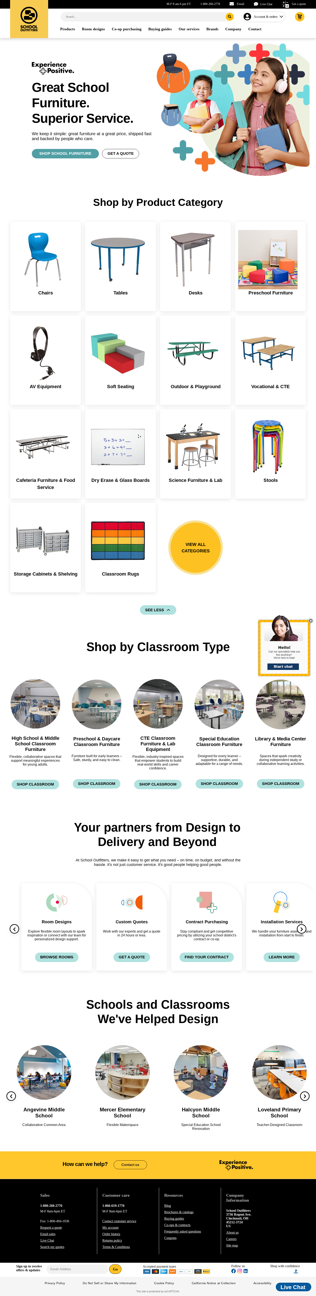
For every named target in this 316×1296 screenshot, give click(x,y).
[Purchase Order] (189, 1271)
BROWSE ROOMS (56, 957)
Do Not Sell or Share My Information (110, 1283)
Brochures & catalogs (178, 1212)
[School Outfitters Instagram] (239, 1272)
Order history (111, 1234)
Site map (232, 1245)
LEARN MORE (282, 957)
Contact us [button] (130, 1165)
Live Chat (266, 4)
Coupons (170, 1238)
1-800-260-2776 (210, 4)
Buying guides (174, 1218)
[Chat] (257, 4)
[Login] (248, 17)
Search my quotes (52, 1247)
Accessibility (262, 1283)
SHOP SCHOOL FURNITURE (65, 153)
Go (115, 1269)
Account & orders (266, 16)
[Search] (230, 17)
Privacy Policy (55, 1283)
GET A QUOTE (120, 153)
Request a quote (51, 1227)
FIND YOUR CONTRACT (207, 957)
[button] (287, 648)
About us (232, 1232)
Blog (167, 1205)
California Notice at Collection (214, 1283)
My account (110, 1227)
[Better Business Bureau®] (296, 1271)
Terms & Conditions (116, 1247)
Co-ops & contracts (177, 1225)
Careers (231, 1239)
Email (240, 4)
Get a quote (299, 4)
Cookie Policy (164, 1283)
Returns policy (112, 1240)
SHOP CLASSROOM (35, 784)
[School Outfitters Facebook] (233, 1271)
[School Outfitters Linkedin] (246, 1271)
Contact (119, 1221)
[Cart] (299, 16)
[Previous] (14, 929)
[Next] (301, 929)
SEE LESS (154, 610)
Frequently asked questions (182, 1231)
